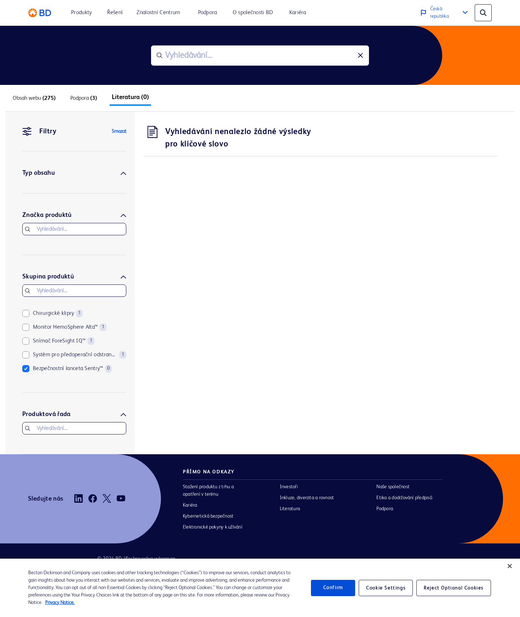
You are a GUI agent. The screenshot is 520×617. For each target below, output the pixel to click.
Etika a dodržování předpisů (404, 497)
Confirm (333, 587)
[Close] (510, 566)
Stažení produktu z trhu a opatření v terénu (208, 490)
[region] (260, 588)
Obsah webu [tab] (34, 98)
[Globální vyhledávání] (483, 12)
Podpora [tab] (83, 98)
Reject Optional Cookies (454, 588)
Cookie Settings (385, 588)
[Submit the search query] (159, 55)
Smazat (119, 131)
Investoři (289, 486)
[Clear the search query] (360, 55)
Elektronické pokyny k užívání (212, 527)
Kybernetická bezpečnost (208, 516)
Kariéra (190, 505)
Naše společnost (393, 486)
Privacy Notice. (60, 602)
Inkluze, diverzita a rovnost (307, 497)
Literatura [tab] (130, 97)
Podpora (384, 508)
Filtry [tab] (47, 131)
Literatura (290, 508)
